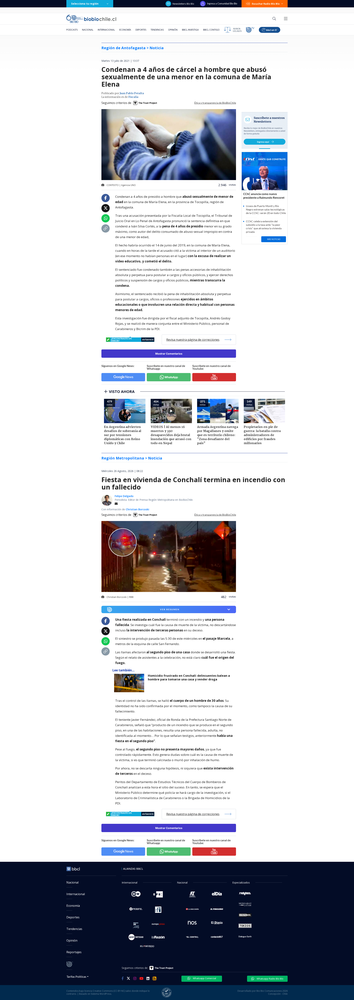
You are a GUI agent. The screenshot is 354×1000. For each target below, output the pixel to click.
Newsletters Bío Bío (183, 3)
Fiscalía (133, 97)
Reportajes (73, 952)
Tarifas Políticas (76, 976)
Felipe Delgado (124, 496)
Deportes (141, 29)
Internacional (106, 29)
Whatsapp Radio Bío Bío (269, 978)
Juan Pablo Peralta (132, 93)
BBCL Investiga (190, 29)
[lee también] (130, 683)
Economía (125, 29)
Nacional (87, 29)
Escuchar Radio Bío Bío (266, 3)
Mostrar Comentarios (168, 353)
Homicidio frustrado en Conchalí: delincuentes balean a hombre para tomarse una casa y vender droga (189, 677)
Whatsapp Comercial (204, 978)
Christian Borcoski (137, 509)
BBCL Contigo (211, 29)
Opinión (173, 29)
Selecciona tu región (84, 3)
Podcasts (72, 29)
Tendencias (157, 29)
